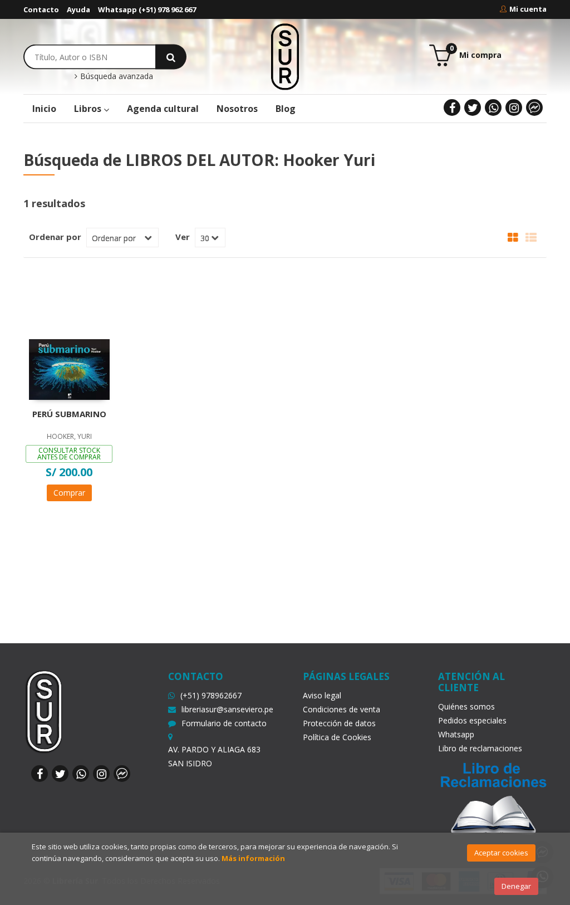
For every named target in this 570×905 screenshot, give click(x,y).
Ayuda (78, 9)
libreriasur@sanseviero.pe (227, 709)
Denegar (516, 886)
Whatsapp (456, 734)
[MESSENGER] (534, 107)
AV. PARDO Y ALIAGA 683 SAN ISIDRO (214, 756)
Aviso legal (322, 695)
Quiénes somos (466, 706)
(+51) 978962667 (211, 695)
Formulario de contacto (224, 723)
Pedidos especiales (472, 720)
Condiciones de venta (341, 709)
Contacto (41, 9)
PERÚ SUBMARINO (69, 413)
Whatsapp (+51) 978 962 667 (147, 9)
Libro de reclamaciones (480, 748)
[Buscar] (170, 56)
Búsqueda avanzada (115, 76)
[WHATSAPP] (493, 107)
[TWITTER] (472, 107)
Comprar (69, 492)
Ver (182, 237)
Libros (89, 108)
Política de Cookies (337, 737)
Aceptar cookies (501, 853)
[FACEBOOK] (452, 107)
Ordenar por (55, 237)
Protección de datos (339, 723)
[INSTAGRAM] (513, 107)
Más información (253, 858)
